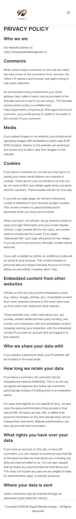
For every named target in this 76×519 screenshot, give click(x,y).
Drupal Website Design (43, 506)
